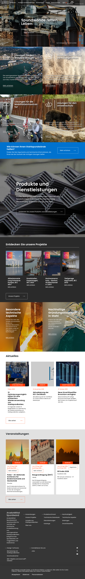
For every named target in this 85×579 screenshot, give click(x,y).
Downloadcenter (55, 2)
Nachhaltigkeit (40, 2)
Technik (48, 2)
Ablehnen (26, 574)
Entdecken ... (13, 2)
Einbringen (65, 520)
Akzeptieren (16, 574)
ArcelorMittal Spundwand (5, 2)
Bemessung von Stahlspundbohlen (13, 552)
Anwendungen (30, 514)
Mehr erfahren (29, 32)
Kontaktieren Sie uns (38, 548)
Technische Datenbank (52, 517)
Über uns (28, 525)
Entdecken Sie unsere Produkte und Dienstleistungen (38, 212)
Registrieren (73, 467)
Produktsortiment (50, 514)
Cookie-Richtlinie (45, 571)
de (66, 3)
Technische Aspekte (69, 517)
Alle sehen (12, 421)
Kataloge (47, 524)
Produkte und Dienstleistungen (26, 2)
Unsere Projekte (14, 296)
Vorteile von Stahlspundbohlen (31, 521)
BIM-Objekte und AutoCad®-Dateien (16, 560)
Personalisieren (37, 574)
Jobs (33, 551)
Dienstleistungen (49, 520)
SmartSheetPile (67, 524)
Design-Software (13, 548)
